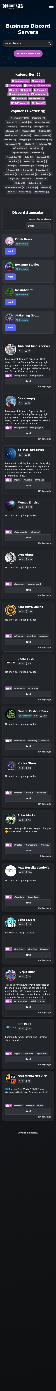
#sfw (28, 156)
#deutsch (11, 174)
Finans (42, 89)
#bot (12, 165)
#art (11, 191)
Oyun (40, 81)
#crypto (25, 139)
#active (13, 170)
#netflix (18, 1105)
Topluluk (22, 81)
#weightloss (42, 135)
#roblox (44, 130)
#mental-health (14, 187)
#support (42, 156)
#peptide (42, 170)
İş (15, 89)
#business (19, 688)
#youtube (19, 584)
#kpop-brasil (29, 174)
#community (20, 117)
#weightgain (36, 375)
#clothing (33, 688)
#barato (44, 949)
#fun (12, 126)
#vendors (19, 897)
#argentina (31, 844)
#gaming (38, 117)
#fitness (11, 130)
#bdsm (20, 183)
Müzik (46, 85)
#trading (36, 148)
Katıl (10, 251)
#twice (27, 178)
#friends (28, 130)
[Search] (49, 43)
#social (12, 122)
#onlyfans (27, 165)
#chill (27, 122)
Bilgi (27, 89)
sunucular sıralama (40, 219)
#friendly (20, 148)
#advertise (41, 191)
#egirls (46, 174)
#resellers (32, 897)
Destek (21, 98)
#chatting (34, 183)
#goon (46, 187)
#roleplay (42, 122)
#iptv (40, 1105)
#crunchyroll (34, 584)
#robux (29, 792)
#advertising (43, 139)
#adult (33, 187)
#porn (42, 161)
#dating (15, 161)
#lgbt (14, 178)
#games (45, 143)
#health (38, 152)
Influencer (41, 94)
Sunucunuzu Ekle (30, 53)
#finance (18, 636)
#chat (26, 135)
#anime (11, 135)
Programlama (20, 94)
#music (10, 139)
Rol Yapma (22, 102)
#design (32, 949)
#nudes (40, 178)
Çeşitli (40, 102)
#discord (25, 191)
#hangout (41, 126)
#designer (19, 949)
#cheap (30, 1105)
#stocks (45, 740)
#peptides (14, 156)
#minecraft (13, 143)
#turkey (45, 844)
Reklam (38, 98)
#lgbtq (29, 143)
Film (31, 85)
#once (28, 170)
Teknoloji (15, 85)
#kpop (43, 165)
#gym (29, 161)
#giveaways (20, 152)
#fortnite (41, 792)
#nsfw (25, 126)
